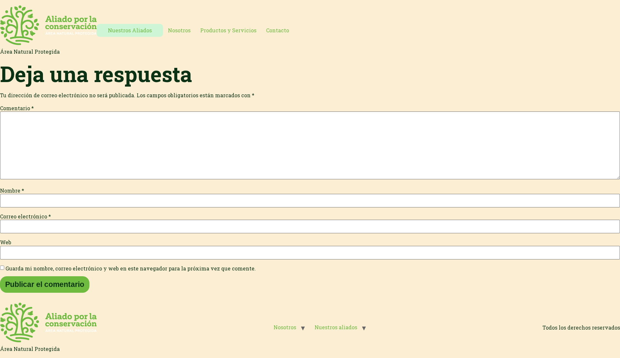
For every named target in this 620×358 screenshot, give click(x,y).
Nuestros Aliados (130, 30)
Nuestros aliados (336, 327)
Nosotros (179, 30)
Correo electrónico (25, 216)
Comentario (17, 108)
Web (5, 242)
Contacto (277, 30)
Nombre (12, 190)
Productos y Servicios (228, 30)
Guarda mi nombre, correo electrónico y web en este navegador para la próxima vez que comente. (130, 268)
